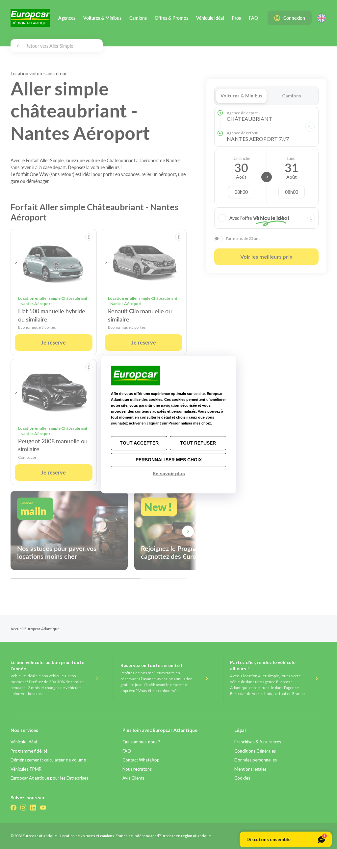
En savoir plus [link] (169, 473)
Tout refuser (198, 443)
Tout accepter (139, 443)
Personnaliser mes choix (169, 459)
